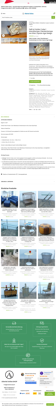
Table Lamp (46, 103)
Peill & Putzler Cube (33, 99)
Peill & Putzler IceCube (34, 100)
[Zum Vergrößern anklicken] (3, 35)
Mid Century (36, 97)
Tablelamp (51, 103)
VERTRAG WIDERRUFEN (50, 394)
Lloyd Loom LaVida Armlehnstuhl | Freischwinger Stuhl (46, 301)
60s (44, 93)
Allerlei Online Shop (30, 373)
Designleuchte (44, 95)
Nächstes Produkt (32, 26)
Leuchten (31, 97)
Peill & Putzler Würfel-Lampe (48, 101)
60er (36, 93)
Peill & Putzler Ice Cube (43, 99)
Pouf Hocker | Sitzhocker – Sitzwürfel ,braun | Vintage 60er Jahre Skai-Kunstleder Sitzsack (46, 239)
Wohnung (47, 107)
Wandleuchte (37, 107)
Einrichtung (50, 95)
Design (53, 94)
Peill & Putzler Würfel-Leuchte (35, 102)
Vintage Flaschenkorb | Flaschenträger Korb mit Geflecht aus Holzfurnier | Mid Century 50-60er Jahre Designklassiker (9, 302)
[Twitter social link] (35, 109)
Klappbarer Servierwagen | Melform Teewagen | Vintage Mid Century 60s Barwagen (28, 210)
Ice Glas (34, 96)
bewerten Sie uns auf (31, 382)
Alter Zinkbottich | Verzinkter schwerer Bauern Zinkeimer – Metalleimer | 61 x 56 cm (46, 269)
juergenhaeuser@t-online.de (11, 397)
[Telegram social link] (40, 109)
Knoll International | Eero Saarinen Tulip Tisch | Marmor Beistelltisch (28, 269)
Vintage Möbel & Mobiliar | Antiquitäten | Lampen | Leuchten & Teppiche (41, 23)
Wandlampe (31, 107)
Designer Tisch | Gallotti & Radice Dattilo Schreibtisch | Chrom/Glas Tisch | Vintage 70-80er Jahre (10, 239)
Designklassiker (37, 95)
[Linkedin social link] (38, 109)
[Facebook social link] (33, 109)
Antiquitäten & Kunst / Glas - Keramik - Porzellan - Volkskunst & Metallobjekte (46, 277)
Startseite (31, 21)
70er (46, 93)
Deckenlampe (41, 94)
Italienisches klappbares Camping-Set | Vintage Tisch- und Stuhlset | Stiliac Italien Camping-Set (28, 239)
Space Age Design (33, 103)
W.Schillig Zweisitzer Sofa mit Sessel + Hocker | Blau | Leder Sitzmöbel (9, 210)
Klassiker (39, 96)
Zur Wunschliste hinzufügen (44, 85)
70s (49, 93)
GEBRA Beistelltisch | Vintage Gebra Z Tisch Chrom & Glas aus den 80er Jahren (46, 210)
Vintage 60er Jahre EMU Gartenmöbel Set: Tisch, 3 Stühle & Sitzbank (9, 269)
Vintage (30, 105)
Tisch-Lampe (31, 104)
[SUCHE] (53, 17)
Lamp (43, 96)
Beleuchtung (31, 94)
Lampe (46, 96)
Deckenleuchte (48, 94)
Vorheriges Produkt (29, 26)
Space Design (40, 103)
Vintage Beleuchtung (37, 105)
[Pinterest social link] (36, 109)
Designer (31, 95)
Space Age (45, 102)
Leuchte (49, 96)
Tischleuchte (50, 104)
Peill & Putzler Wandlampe (45, 100)
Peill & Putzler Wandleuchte (35, 101)
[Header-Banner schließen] (54, 1)
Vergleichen (32, 85)
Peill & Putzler (43, 97)
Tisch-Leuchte (38, 104)
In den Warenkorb (35, 81)
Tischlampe (44, 104)
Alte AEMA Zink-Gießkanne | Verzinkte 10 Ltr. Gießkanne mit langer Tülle (28, 301)
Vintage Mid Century (47, 105)
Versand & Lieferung (7, 181)
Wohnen (43, 107)
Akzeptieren (50, 404)
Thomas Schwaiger (48, 372)
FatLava (30, 96)
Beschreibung (5, 117)
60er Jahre (40, 93)
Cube (36, 94)
